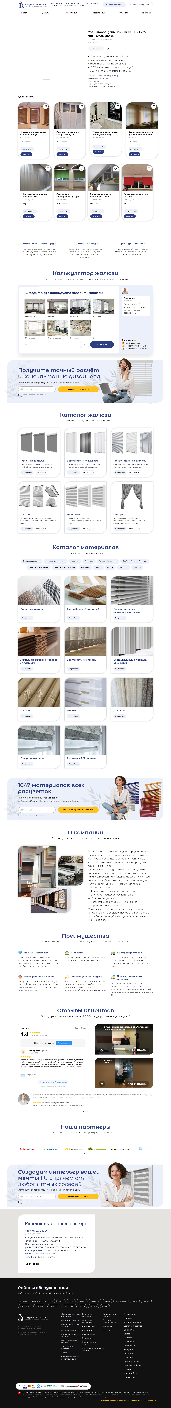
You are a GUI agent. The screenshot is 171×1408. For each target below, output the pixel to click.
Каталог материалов (55, 561)
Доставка (129, 1353)
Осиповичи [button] (40, 1317)
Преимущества (132, 1373)
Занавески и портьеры (109, 1326)
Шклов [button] (104, 1317)
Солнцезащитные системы (70, 1326)
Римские (137, 567)
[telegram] (26, 1275)
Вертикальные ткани (38, 567)
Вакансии (129, 1341)
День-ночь (73, 514)
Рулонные (75, 561)
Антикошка (88, 1337)
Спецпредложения (133, 1333)
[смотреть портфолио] (103, 75)
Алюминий (85, 567)
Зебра (64, 1364)
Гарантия (129, 1365)
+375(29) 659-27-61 (45, 1268)
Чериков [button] (93, 1317)
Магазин (128, 1329)
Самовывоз (129, 1369)
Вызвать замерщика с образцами (78, 810)
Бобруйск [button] (49, 1312)
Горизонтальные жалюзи (129, 460)
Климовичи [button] (95, 1312)
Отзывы (123, 13)
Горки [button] (71, 1312)
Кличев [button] (107, 1312)
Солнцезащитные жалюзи (70, 1336)
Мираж (110, 567)
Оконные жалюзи (70, 1331)
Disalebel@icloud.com (43, 1265)
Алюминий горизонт (108, 561)
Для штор (123, 567)
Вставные (87, 1349)
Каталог (22, 13)
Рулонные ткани (31, 609)
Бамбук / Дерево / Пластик (134, 561)
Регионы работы (132, 1376)
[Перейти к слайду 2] (85, 1111)
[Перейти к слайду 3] (87, 1111)
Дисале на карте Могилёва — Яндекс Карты (53, 1086)
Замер (127, 1345)
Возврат (128, 1361)
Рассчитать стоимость (78, 389)
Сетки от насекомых (87, 1332)
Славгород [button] (54, 1317)
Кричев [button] (134, 1312)
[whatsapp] (33, 1275)
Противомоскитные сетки (93, 1360)
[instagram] (37, 1275)
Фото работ (130, 1384)
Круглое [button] (146, 1312)
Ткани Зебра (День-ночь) (83, 609)
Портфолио (99, 13)
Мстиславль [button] (25, 1317)
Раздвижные (88, 1345)
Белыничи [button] (36, 1312)
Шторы (118, 514)
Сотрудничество (133, 1337)
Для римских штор (32, 758)
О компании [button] (71, 13)
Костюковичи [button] (121, 1312)
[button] (140, 4)
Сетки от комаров (87, 1326)
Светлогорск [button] (69, 1317)
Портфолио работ (31, 561)
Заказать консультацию (78, 1208)
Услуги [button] (46, 13)
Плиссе (25, 514)
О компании (130, 1325)
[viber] (30, 1275)
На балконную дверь (89, 1354)
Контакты (147, 13)
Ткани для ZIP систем (81, 758)
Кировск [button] (82, 1312)
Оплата (128, 1349)
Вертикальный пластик (64, 567)
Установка (130, 1357)
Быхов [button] (61, 1312)
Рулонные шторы (32, 460)
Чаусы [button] (82, 1317)
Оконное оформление (109, 1332)
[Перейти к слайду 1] (83, 1111)
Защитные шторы (67, 1359)
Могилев (23, 1312)
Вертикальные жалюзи (82, 460)
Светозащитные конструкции (70, 1369)
